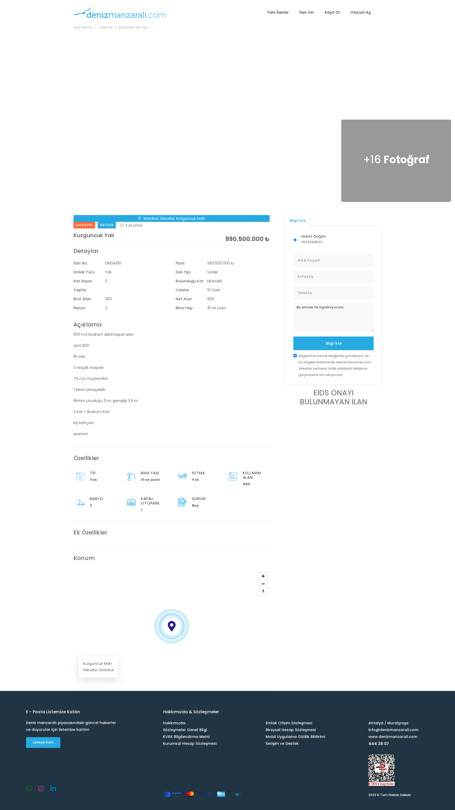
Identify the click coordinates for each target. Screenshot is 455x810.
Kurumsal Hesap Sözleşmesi (189, 743)
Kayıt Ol (332, 12)
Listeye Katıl (43, 742)
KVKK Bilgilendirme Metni (186, 736)
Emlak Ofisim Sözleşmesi (289, 723)
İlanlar (106, 27)
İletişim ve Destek (282, 743)
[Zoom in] (263, 576)
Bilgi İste (334, 343)
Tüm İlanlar (278, 12)
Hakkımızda (174, 723)
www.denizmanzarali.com (392, 736)
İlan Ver (306, 12)
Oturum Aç (360, 12)
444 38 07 (378, 743)
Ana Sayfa (82, 27)
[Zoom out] (263, 584)
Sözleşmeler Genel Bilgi (185, 729)
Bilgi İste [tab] (297, 220)
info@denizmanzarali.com (393, 729)
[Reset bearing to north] (263, 591)
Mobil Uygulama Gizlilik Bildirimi (295, 736)
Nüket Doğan (313, 236)
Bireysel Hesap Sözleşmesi (291, 729)
